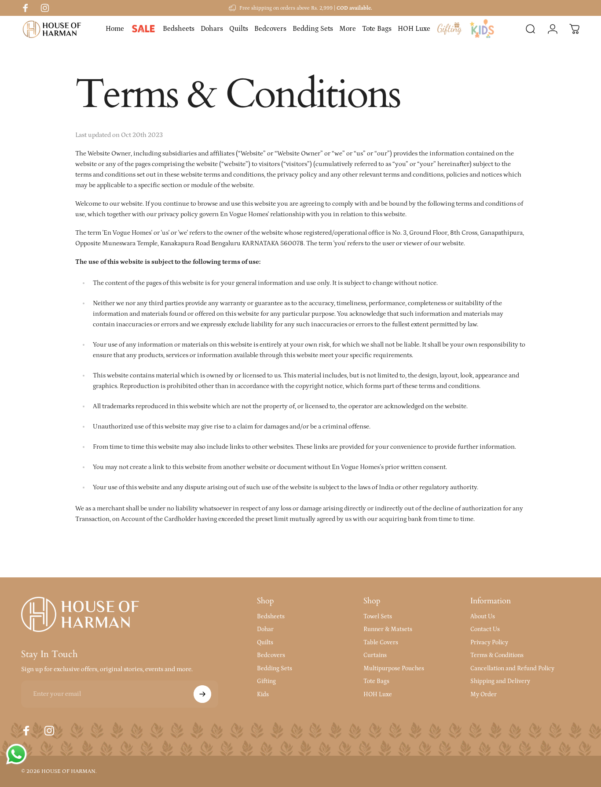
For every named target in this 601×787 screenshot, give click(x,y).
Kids (263, 694)
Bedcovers (271, 655)
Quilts (265, 642)
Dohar (265, 629)
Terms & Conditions (497, 655)
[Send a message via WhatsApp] (16, 754)
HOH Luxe (377, 694)
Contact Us (485, 629)
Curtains (375, 655)
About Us (482, 616)
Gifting (266, 681)
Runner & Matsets (387, 629)
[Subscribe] (202, 694)
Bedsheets (271, 616)
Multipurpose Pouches (393, 668)
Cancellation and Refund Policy (512, 668)
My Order (483, 694)
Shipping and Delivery (500, 681)
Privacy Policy (489, 642)
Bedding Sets (274, 668)
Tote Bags (376, 681)
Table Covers (380, 642)
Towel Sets (377, 616)
